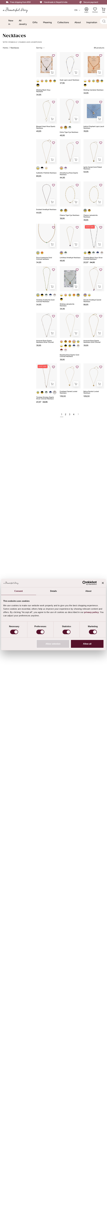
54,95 (85, 172)
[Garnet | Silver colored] (61, 350)
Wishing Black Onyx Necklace (43, 90)
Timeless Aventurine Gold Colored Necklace (45, 300)
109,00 (86, 396)
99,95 (85, 305)
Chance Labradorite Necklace (90, 216)
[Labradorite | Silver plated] (65, 252)
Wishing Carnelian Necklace (93, 90)
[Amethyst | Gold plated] (61, 252)
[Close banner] (103, 583)
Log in (88, 10)
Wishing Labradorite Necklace (67, 305)
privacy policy (91, 612)
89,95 (38, 176)
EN (76, 10)
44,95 (62, 178)
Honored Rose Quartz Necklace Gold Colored (91, 341)
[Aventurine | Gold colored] (46, 81)
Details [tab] (53, 591)
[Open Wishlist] (95, 9)
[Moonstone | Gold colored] (38, 81)
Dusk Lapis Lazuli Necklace (69, 80)
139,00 (63, 396)
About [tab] (88, 591)
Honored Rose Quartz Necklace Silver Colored (45, 341)
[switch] (40, 632)
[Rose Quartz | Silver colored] (65, 350)
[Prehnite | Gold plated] (38, 168)
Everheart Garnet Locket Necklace (68, 392)
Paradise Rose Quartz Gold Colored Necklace (69, 355)
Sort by (39, 48)
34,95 (38, 95)
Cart (104, 10)
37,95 (62, 83)
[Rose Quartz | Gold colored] (42, 81)
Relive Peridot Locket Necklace (91, 392)
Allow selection (53, 644)
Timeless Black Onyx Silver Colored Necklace (93, 258)
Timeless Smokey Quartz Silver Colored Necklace (45, 398)
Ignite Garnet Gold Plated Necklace (92, 168)
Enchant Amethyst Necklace (46, 209)
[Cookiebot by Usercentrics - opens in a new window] (84, 583)
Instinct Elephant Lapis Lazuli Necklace (93, 127)
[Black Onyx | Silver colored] (89, 252)
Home (5, 48)
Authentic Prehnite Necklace (46, 173)
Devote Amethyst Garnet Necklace (92, 300)
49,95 (38, 131)
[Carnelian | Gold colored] (50, 81)
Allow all (87, 644)
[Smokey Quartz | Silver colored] (102, 252)
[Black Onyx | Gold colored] (38, 85)
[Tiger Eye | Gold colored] (65, 127)
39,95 (85, 131)
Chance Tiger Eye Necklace (69, 215)
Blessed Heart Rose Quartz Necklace (45, 127)
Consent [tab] (18, 591)
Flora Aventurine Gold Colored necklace (44, 258)
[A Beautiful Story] (17, 10)
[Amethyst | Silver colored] (65, 168)
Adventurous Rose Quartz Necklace (69, 173)
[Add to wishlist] (53, 55)
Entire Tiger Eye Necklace (69, 132)
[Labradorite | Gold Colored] (54, 81)
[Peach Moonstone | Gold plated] (46, 168)
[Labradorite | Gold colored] (69, 346)
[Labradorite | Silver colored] (69, 127)
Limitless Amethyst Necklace (70, 258)
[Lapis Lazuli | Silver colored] (97, 252)
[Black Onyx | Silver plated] (42, 168)
